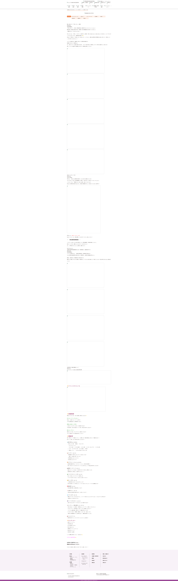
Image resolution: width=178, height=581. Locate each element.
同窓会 (84, 18)
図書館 (93, 558)
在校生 (101, 16)
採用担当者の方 (105, 558)
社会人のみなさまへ (70, 248)
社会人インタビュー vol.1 (76, 235)
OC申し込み (84, 564)
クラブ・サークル (89, 16)
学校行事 (73, 18)
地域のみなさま (105, 560)
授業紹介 (79, 18)
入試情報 (96, 16)
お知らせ (82, 16)
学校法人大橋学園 (99, 573)
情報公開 (93, 562)
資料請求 (93, 560)
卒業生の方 (104, 562)
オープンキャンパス (75, 16)
